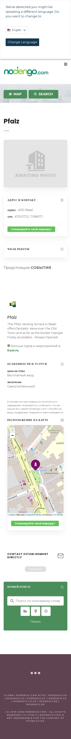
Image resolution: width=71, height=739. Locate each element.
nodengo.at (37, 698)
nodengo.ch (57, 695)
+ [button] (12, 430)
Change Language (22, 42)
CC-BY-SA (58, 514)
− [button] (12, 435)
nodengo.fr (58, 698)
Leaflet (12, 514)
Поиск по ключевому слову (12, 601)
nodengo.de (35, 704)
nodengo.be (48, 701)
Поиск (35, 621)
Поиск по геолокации (46, 611)
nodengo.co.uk (25, 701)
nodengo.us (15, 698)
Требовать (35, 569)
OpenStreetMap (34, 514)
